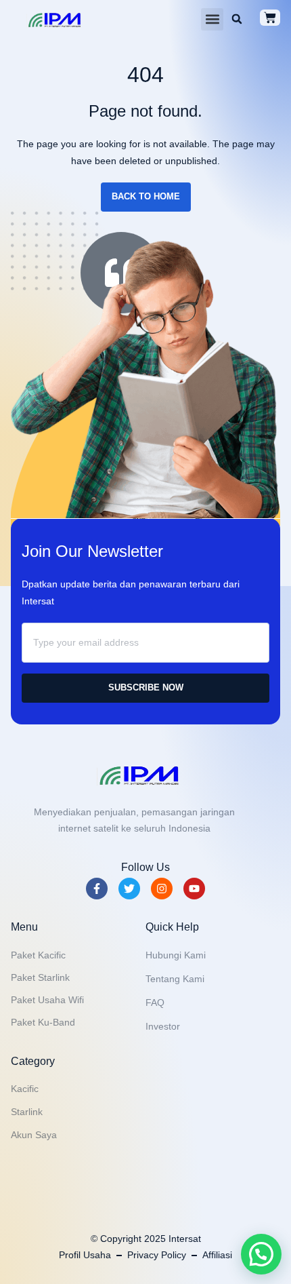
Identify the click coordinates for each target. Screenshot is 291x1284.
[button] (212, 19)
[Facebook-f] (97, 888)
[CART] (270, 17)
